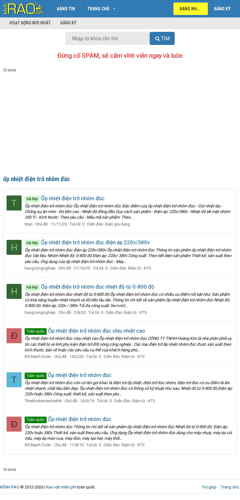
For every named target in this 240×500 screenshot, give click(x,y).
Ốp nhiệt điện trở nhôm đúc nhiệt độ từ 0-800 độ (90, 287)
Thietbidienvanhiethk (43, 401)
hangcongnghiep (40, 268)
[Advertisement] (120, 125)
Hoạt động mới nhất (30, 22)
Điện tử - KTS (139, 268)
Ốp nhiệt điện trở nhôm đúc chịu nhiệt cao (86, 331)
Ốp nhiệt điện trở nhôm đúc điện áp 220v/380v (88, 242)
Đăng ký (68, 22)
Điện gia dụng (117, 224)
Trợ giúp (209, 487)
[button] (114, 8)
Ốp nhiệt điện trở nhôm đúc (65, 198)
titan (28, 224)
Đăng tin (66, 8)
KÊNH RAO (9, 487)
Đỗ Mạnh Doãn (38, 356)
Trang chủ (98, 8)
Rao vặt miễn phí (61, 487)
